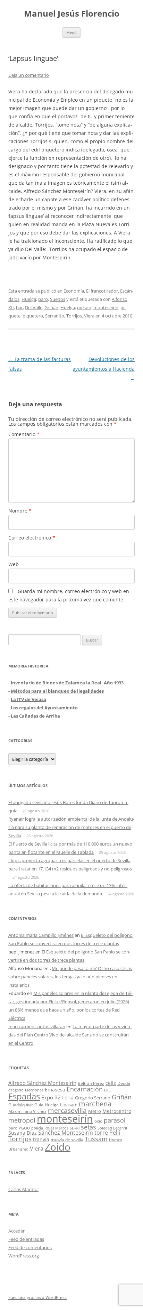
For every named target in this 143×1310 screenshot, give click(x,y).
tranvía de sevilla (67, 1139)
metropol (21, 1120)
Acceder (16, 1231)
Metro (94, 1111)
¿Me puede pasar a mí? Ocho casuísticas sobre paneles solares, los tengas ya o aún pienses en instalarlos (70, 976)
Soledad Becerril (112, 1128)
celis (111, 1083)
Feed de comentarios (30, 1247)
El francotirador (102, 291)
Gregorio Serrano (92, 1098)
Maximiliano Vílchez (27, 1111)
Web (13, 564)
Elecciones (34, 1089)
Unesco (115, 1139)
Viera (89, 316)
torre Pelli (107, 1132)
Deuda (123, 1083)
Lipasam (68, 1104)
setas (88, 1127)
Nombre (20, 510)
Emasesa (55, 1089)
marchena (95, 1103)
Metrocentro (116, 1111)
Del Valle (33, 307)
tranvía (41, 1139)
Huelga (29, 299)
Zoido (57, 1146)
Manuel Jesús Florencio (71, 13)
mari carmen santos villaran (36, 1026)
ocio (98, 1121)
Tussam (96, 1138)
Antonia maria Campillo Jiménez (41, 935)
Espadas (24, 1096)
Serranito (54, 316)
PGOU (24, 1128)
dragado (16, 1089)
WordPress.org (23, 1256)
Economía (74, 291)
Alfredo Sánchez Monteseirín (42, 1082)
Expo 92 (51, 1097)
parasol (115, 1120)
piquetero (33, 316)
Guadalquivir (20, 1105)
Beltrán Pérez (91, 1083)
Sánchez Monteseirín (65, 1132)
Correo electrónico (31, 537)
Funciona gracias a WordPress (37, 1297)
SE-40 (74, 1128)
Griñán (51, 307)
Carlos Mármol (23, 1189)
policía (37, 1128)
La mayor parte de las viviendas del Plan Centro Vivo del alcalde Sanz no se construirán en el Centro (70, 1034)
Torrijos (74, 316)
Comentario (24, 434)
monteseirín (105, 307)
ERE (107, 1090)
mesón (84, 307)
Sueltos (57, 299)
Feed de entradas (26, 1239)
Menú (71, 32)
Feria (68, 1097)
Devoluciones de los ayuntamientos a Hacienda (104, 369)
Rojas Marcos (56, 1128)
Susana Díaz (22, 1132)
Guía (38, 1105)
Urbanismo (18, 1149)
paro (43, 299)
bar (19, 307)
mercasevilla (67, 1110)
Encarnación (85, 1089)
